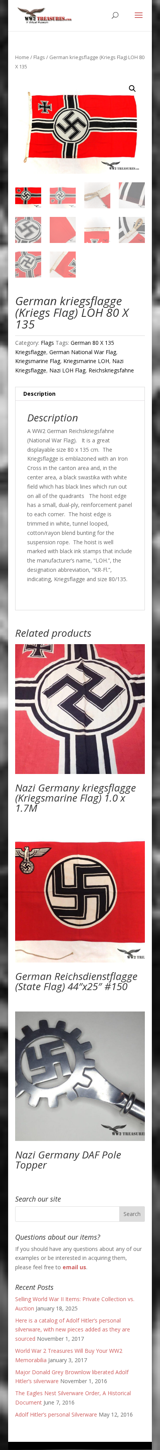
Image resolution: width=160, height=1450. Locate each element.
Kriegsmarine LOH (86, 361)
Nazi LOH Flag (67, 370)
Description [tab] (39, 393)
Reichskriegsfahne (111, 370)
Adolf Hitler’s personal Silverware (56, 1414)
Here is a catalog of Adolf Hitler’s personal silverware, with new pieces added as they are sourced (72, 1330)
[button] (132, 89)
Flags (39, 57)
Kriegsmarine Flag (37, 361)
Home (22, 57)
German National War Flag (82, 352)
